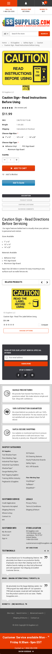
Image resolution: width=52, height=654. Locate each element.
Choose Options (26, 331)
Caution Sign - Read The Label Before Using (20, 317)
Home (4, 43)
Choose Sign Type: (10, 143)
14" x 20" (32, 137)
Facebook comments (26, 209)
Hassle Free (26, 10)
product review (26, 200)
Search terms (21, 613)
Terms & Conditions (33, 506)
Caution (40, 43)
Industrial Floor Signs (10, 462)
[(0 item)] (43, 3)
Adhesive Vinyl (11, 146)
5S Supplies (15, 43)
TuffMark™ (30, 485)
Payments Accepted (10, 506)
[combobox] (30, 33)
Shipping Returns (8, 510)
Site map (10, 613)
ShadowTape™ (7, 468)
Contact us (35, 618)
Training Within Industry (11, 478)
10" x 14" (20, 137)
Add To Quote (18, 183)
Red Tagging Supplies (10, 475)
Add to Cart (20, 168)
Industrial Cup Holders (10, 465)
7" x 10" (8, 137)
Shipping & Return (32, 510)
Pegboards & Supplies (10, 482)
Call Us (8, 10)
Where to (43, 10)
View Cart (5, 535)
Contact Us (6, 516)
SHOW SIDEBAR (25, 651)
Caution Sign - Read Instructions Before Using (21, 45)
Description (26, 196)
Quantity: (5, 155)
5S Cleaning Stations (34, 457)
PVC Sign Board (28, 146)
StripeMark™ (30, 488)
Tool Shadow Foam (9, 455)
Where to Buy (7, 513)
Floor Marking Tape (9, 458)
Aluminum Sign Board (16, 150)
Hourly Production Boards (36, 460)
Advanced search (37, 613)
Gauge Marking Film (9, 472)
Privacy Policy (31, 503)
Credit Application (9, 503)
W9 (3, 520)
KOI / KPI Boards (32, 467)
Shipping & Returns (26, 205)
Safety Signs (28, 43)
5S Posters (30, 453)
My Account (6, 532)
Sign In (4, 538)
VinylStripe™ (30, 481)
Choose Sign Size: (10, 133)
